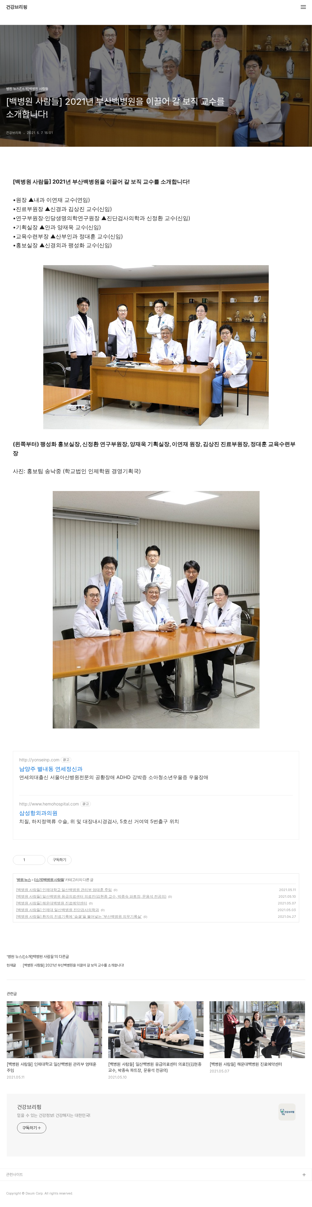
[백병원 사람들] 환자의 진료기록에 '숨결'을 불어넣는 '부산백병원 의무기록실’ (79, 916)
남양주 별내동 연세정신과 (51, 769)
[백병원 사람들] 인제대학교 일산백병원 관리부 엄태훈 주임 (64, 889)
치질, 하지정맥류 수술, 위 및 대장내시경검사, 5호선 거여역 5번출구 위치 (99, 821)
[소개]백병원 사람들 (49, 879)
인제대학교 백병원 (20, 1185)
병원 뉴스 (24, 879)
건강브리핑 (16, 7)
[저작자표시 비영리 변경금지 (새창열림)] (80, 860)
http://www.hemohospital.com (49, 803)
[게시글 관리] (38, 860)
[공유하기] (31, 860)
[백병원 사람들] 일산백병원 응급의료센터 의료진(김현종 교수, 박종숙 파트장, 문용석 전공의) (91, 896)
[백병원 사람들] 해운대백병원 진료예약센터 (51, 903)
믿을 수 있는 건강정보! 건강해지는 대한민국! (53, 1115)
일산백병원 (14, 1194)
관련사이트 (14, 1174)
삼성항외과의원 (38, 813)
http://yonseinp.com (39, 759)
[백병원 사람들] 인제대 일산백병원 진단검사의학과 (57, 909)
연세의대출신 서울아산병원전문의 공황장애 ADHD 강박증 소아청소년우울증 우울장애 (113, 777)
